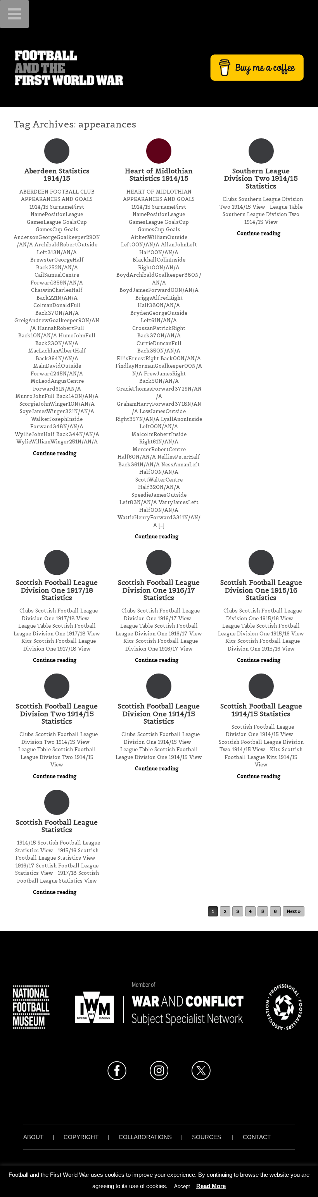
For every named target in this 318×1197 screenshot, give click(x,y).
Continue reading (55, 453)
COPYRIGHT (81, 1137)
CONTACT (257, 1137)
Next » (294, 911)
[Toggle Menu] (14, 14)
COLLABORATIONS (145, 1137)
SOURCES (206, 1137)
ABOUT (33, 1137)
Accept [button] (182, 1186)
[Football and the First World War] (159, 67)
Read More (211, 1186)
